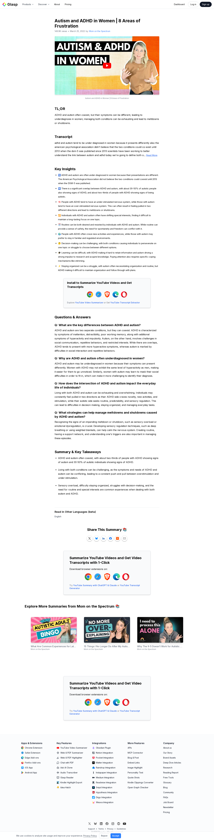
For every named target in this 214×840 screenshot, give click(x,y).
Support (91, 829)
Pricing (68, 4)
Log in (193, 4)
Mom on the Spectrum (99, 31)
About (57, 4)
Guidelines (121, 829)
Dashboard (179, 4)
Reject (104, 835)
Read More (151, 155)
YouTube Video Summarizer (89, 302)
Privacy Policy (90, 835)
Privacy (110, 829)
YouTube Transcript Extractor (125, 302)
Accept (115, 835)
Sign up (205, 4)
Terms (101, 829)
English (58, 516)
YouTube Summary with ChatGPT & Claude (95, 585)
